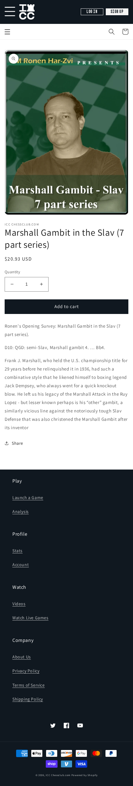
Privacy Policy (25, 671)
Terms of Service (28, 685)
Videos (19, 604)
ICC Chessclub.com (58, 775)
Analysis (20, 511)
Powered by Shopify (84, 775)
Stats (17, 550)
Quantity (12, 272)
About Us (21, 657)
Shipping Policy (27, 699)
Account (20, 564)
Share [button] (17, 443)
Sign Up (117, 12)
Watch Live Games (30, 617)
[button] (111, 32)
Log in (92, 12)
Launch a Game (27, 497)
